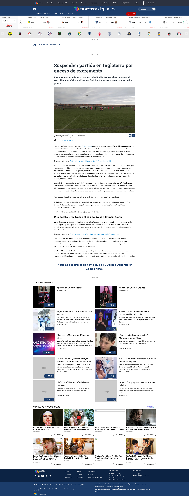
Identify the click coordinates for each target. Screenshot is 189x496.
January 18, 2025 (92, 212)
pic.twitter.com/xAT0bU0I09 (65, 207)
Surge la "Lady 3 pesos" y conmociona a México (137, 384)
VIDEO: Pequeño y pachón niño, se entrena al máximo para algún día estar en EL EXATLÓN (75, 360)
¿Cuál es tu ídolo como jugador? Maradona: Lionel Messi (133, 336)
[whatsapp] (50, 476)
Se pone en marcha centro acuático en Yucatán (74, 313)
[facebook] (46, 477)
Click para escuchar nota (65, 140)
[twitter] (35, 477)
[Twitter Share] (133, 135)
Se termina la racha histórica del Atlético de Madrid (90, 161)
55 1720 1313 (136, 476)
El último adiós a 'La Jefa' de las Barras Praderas (75, 384)
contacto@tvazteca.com (140, 474)
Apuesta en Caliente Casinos (132, 287)
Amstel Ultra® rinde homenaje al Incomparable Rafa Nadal (134, 313)
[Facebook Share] (130, 135)
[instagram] (39, 477)
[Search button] (153, 9)
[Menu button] (42, 9)
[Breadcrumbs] (35, 44)
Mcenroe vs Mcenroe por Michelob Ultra (73, 336)
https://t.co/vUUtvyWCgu (115, 205)
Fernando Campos (66, 137)
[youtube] (42, 477)
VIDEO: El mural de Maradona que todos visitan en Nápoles (137, 360)
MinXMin (51, 27)
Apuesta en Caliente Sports (69, 287)
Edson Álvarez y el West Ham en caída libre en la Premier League (96, 234)
